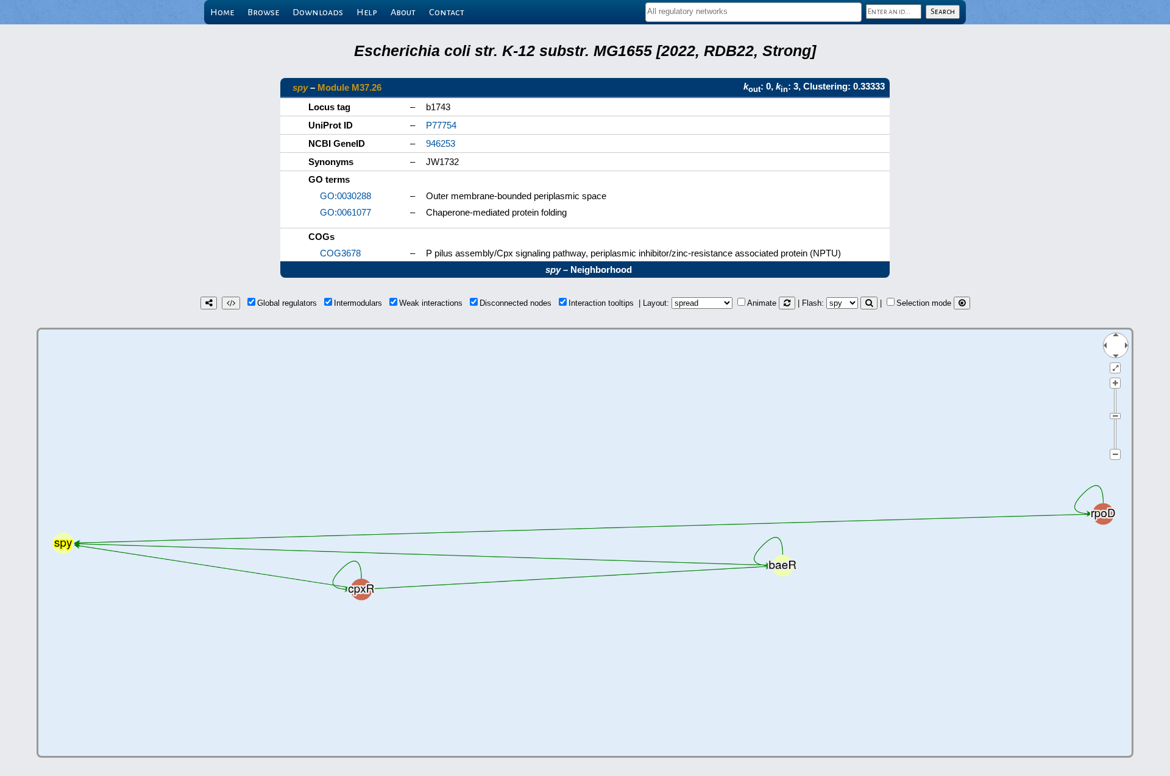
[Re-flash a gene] (869, 303)
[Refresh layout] (787, 303)
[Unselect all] (962, 303)
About (403, 12)
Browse (263, 12)
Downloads (317, 12)
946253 (440, 143)
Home (222, 12)
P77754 (441, 125)
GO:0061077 (345, 212)
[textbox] (753, 11)
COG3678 (340, 253)
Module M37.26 (349, 87)
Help (366, 12)
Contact (446, 12)
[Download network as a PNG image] (208, 303)
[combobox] (753, 12)
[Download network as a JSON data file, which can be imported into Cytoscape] (231, 303)
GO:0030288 (345, 196)
